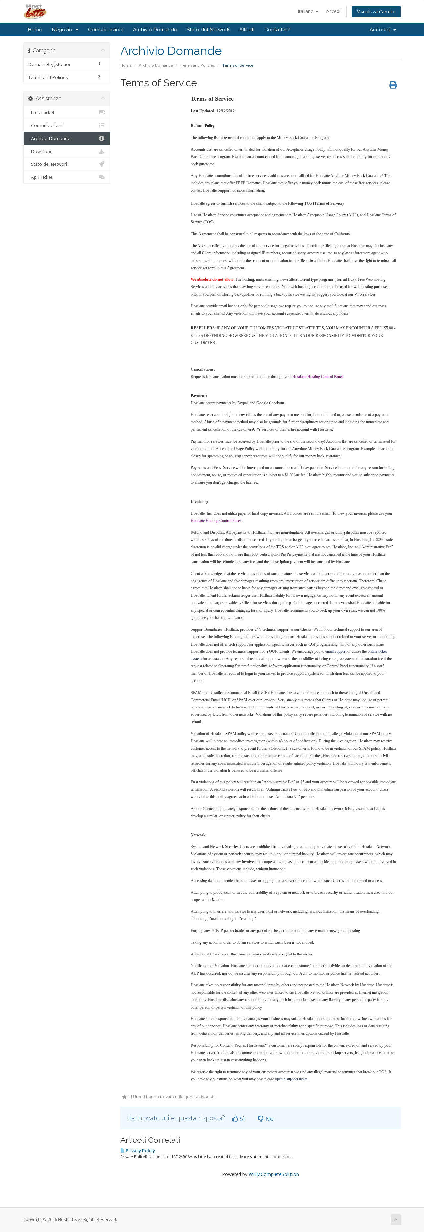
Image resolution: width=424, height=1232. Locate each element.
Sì (241, 1119)
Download (40, 151)
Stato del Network (208, 29)
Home (35, 29)
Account (381, 29)
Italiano (306, 11)
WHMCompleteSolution (274, 1174)
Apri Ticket (40, 177)
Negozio (63, 29)
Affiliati (246, 29)
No (269, 1119)
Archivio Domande (155, 29)
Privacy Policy (140, 1151)
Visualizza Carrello (376, 11)
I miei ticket (41, 112)
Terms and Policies (198, 65)
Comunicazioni (105, 29)
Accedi (333, 11)
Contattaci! (277, 29)
